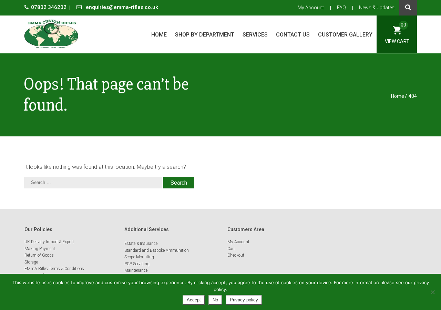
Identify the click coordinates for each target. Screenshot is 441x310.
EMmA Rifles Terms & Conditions (54, 268)
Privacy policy (244, 299)
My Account (311, 7)
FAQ (341, 7)
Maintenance (135, 270)
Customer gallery (345, 34)
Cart (231, 248)
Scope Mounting (139, 257)
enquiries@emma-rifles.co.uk (121, 7)
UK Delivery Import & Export (49, 241)
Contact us (293, 34)
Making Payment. (40, 248)
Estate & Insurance (140, 243)
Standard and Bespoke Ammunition (156, 250)
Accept (194, 299)
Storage (31, 262)
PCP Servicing (137, 263)
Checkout (235, 255)
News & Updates (376, 7)
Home (159, 34)
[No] (432, 292)
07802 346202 (49, 7)
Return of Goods (39, 255)
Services (255, 34)
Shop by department (204, 34)
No (215, 299)
